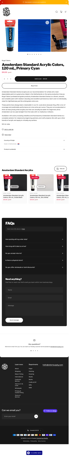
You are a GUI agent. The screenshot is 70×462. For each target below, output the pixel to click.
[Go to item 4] (34, 54)
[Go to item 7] (41, 54)
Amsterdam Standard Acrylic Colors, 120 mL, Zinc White (40, 196)
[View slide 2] (33, 351)
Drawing (31, 374)
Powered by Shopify (42, 438)
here (23, 229)
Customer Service (18, 380)
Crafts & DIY (32, 382)
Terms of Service (17, 396)
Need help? (8, 135)
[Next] (66, 2)
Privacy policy (33, 441)
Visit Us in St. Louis (19, 384)
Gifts (30, 385)
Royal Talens (6, 60)
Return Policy (19, 374)
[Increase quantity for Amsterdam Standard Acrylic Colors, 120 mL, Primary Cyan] (11, 79)
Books (31, 379)
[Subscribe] (36, 416)
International (19, 377)
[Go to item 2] (30, 54)
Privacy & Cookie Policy (19, 391)
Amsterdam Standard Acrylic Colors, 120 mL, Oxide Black (13, 196)
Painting (31, 371)
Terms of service (41, 441)
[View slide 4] (38, 351)
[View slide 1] (31, 351)
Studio (31, 377)
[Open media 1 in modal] (47, 22)
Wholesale (18, 388)
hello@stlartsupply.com (56, 346)
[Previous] (3, 2)
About (17, 368)
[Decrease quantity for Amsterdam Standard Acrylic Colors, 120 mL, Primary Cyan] (4, 79)
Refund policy (26, 441)
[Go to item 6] (39, 54)
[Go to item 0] (28, 54)
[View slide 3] (35, 351)
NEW (30, 387)
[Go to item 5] (36, 54)
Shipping (18, 371)
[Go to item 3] (32, 54)
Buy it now (34, 86)
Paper (30, 368)
